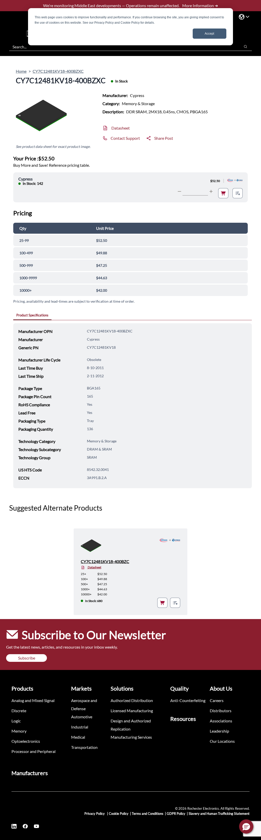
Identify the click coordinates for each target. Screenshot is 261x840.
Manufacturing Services (131, 737)
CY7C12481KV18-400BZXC (58, 71)
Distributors (220, 710)
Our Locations (222, 741)
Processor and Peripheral (33, 751)
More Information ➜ (200, 5)
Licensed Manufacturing (132, 710)
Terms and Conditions (147, 813)
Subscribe (26, 657)
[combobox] (122, 46)
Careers (217, 700)
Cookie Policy (118, 813)
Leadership (219, 731)
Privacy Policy (95, 813)
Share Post (163, 138)
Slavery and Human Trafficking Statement (219, 813)
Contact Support (125, 138)
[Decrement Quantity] (179, 191)
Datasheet (120, 127)
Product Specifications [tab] (32, 315)
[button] (246, 826)
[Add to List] (237, 193)
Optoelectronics (25, 741)
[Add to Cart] (223, 193)
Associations (221, 720)
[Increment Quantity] (211, 191)
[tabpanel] (132, 405)
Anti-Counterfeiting (187, 700)
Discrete (18, 710)
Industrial (79, 726)
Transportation (84, 747)
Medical (78, 737)
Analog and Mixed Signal (33, 700)
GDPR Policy (176, 813)
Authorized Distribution (132, 700)
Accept (209, 33)
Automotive (81, 716)
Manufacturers (29, 772)
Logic (16, 720)
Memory (19, 731)
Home (21, 71)
